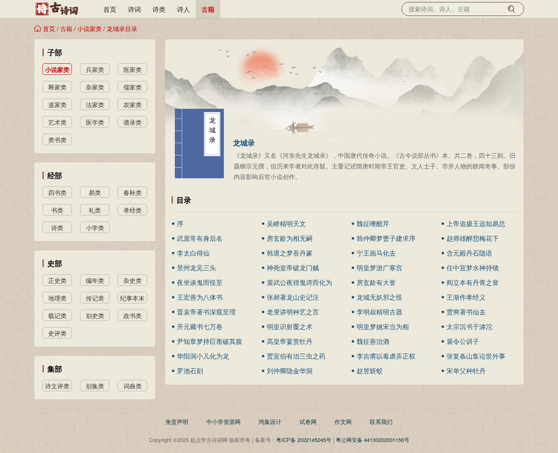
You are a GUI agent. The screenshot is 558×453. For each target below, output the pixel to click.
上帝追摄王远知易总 (475, 223)
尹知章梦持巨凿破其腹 (209, 341)
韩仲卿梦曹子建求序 (386, 238)
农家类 (132, 104)
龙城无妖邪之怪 (379, 297)
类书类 (57, 139)
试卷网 (308, 421)
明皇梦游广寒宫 (379, 267)
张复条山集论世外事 (475, 356)
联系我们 (381, 421)
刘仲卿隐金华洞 (289, 370)
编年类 (95, 280)
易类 (95, 192)
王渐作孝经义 (466, 297)
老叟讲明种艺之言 (293, 311)
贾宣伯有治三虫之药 (296, 356)
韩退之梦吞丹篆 (289, 253)
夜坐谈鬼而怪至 (200, 282)
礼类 (95, 210)
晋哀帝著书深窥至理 (206, 311)
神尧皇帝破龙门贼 (293, 267)
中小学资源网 (223, 421)
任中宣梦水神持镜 (472, 267)
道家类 (57, 104)
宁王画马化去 (376, 253)
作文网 (343, 421)
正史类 (57, 280)
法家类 (95, 104)
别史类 (95, 315)
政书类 (132, 315)
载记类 (57, 315)
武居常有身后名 (200, 238)
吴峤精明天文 (286, 223)
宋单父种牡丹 (466, 370)
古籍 (207, 9)
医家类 (132, 69)
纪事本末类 (132, 298)
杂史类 (132, 280)
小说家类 (89, 28)
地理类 (57, 298)
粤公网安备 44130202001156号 (372, 440)
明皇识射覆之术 (289, 326)
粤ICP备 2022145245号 (303, 440)
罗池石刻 (190, 370)
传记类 (95, 298)
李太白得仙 (193, 253)
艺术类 (57, 122)
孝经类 (132, 210)
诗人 (183, 9)
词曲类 (132, 385)
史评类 (57, 333)
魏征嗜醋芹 (373, 223)
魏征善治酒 (373, 341)
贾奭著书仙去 (466, 311)
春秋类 (132, 192)
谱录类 (132, 122)
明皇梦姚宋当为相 (383, 326)
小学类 (95, 227)
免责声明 (176, 421)
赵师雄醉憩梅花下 (472, 238)
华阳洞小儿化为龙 (203, 356)
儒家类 (132, 87)
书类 (57, 210)
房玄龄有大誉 (376, 282)
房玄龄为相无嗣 (289, 238)
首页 (109, 9)
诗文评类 (57, 385)
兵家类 (95, 69)
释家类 (57, 87)
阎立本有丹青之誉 (472, 282)
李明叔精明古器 (379, 311)
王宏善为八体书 (200, 297)
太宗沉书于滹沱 (469, 326)
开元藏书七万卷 (200, 326)
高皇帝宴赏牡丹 (289, 341)
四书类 (57, 192)
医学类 (95, 122)
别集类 (95, 385)
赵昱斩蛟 (370, 370)
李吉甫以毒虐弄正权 (386, 356)
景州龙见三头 (196, 267)
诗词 (134, 9)
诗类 (158, 9)
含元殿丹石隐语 (469, 253)
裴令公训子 (462, 341)
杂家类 (95, 87)
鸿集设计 (270, 421)
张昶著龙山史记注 (293, 297)
